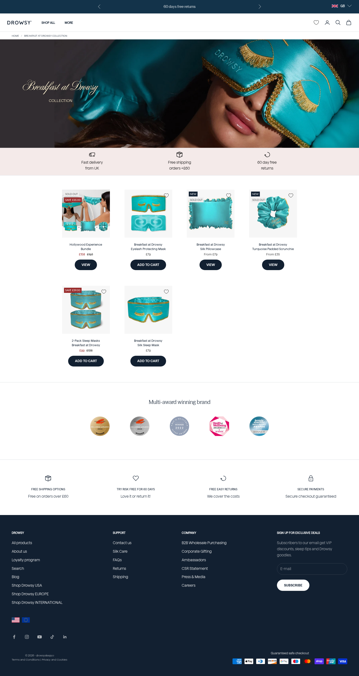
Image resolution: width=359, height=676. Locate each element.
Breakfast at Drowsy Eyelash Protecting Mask (148, 247)
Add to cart (151, 265)
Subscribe (293, 585)
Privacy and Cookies (54, 659)
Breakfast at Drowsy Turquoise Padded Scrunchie (273, 247)
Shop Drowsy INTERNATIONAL (37, 602)
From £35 (273, 254)
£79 (148, 254)
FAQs (117, 560)
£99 (81, 350)
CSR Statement (195, 568)
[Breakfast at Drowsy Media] (148, 309)
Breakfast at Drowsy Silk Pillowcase (211, 247)
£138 (89, 350)
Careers (188, 585)
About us (19, 551)
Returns (119, 568)
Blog (15, 577)
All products (22, 543)
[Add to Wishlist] (104, 195)
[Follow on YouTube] (39, 636)
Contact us (122, 543)
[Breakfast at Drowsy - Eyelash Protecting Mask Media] (148, 213)
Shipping (120, 577)
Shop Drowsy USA (27, 585)
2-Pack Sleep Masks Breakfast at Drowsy (86, 343)
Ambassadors (194, 560)
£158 (82, 254)
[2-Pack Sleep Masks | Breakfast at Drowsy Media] (86, 309)
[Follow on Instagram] (26, 636)
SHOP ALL (48, 22)
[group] (179, 93)
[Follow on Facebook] (14, 636)
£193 (90, 254)
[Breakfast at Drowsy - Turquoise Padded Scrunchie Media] (273, 213)
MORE (69, 22)
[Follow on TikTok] (52, 636)
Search (18, 568)
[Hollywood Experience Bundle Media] (86, 213)
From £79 (210, 254)
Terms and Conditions (26, 659)
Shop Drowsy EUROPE (30, 594)
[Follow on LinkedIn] (65, 636)
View (86, 265)
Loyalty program (26, 560)
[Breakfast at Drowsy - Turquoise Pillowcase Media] (210, 213)
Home (15, 35)
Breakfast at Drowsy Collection (45, 35)
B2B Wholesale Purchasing (204, 543)
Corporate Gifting (197, 551)
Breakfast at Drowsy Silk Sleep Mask (148, 343)
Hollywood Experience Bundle (86, 247)
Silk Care (120, 551)
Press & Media (193, 577)
